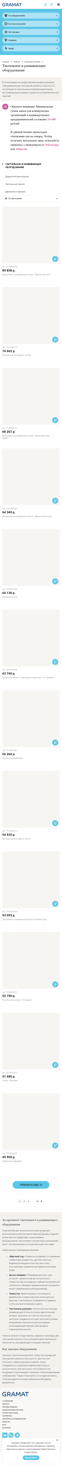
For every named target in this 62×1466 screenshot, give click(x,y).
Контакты (6, 1428)
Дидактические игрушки (17, 176)
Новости (6, 1422)
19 (37, 1201)
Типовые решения (9, 1407)
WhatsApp (52, 144)
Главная (5, 62)
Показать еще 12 (31, 1184)
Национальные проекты (12, 1410)
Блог (4, 1425)
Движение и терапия (15, 191)
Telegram (21, 148)
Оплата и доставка (10, 1413)
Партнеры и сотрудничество (14, 1419)
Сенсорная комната (32, 62)
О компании (7, 1401)
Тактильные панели (15, 184)
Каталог (17, 62)
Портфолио (7, 1416)
